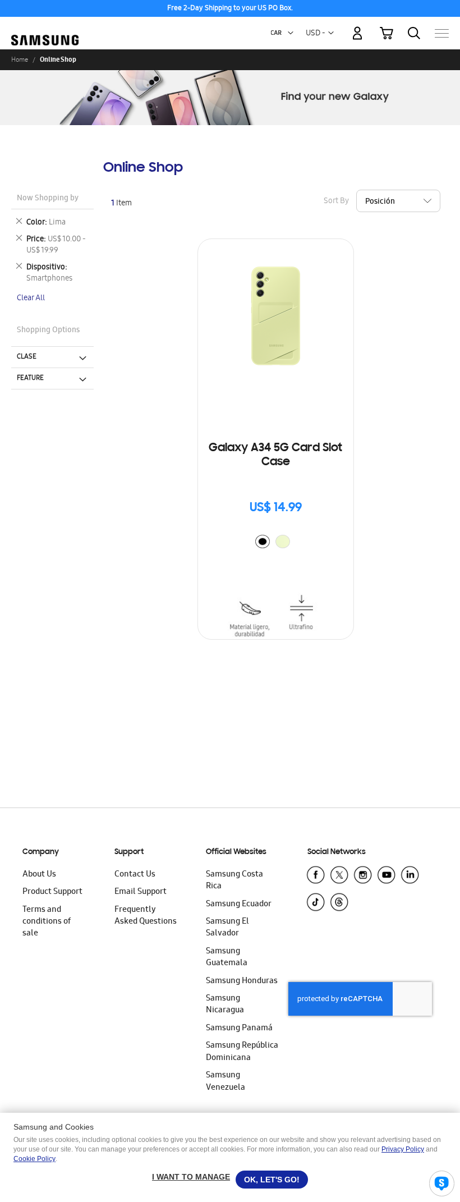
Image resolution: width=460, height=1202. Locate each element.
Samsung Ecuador (239, 904)
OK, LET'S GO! (272, 1179)
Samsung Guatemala (226, 957)
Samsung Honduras (242, 981)
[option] (262, 541)
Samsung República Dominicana (242, 1052)
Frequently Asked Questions (145, 916)
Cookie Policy (34, 1159)
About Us (39, 875)
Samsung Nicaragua (225, 1004)
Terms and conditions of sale (46, 922)
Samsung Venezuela (225, 1081)
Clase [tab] (26, 357)
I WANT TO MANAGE (191, 1176)
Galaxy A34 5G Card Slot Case (275, 455)
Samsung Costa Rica (234, 880)
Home (19, 59)
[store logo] (45, 28)
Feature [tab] (30, 378)
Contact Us (134, 875)
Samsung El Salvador (227, 928)
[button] (290, 33)
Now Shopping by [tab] (48, 198)
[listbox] (275, 543)
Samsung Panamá (239, 1028)
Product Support (52, 892)
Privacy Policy (402, 1149)
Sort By (336, 201)
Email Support (140, 892)
